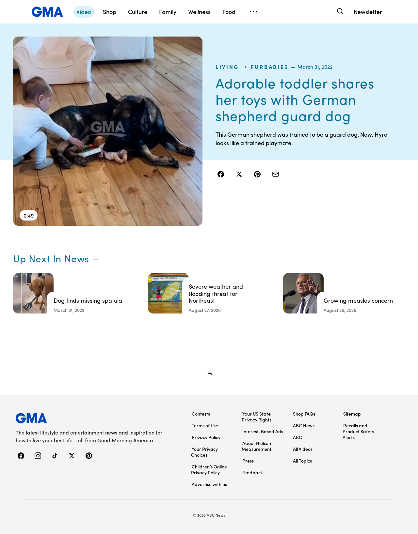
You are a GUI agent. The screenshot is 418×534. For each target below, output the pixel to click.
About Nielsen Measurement (256, 446)
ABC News (303, 425)
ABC (297, 437)
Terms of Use (205, 425)
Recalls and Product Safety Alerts (358, 431)
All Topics (302, 460)
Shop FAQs (304, 413)
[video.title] (107, 131)
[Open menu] (253, 12)
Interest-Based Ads (262, 431)
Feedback (252, 472)
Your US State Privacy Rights (256, 416)
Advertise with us (209, 484)
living (227, 66)
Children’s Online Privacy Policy (209, 469)
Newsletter (368, 12)
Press (248, 460)
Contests (201, 413)
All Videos (303, 449)
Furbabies (270, 66)
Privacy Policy (206, 437)
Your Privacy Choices (204, 452)
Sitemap (352, 413)
